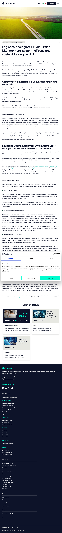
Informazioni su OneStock (8, 513)
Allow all (50, 278)
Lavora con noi (5, 516)
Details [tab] (31, 258)
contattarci (17, 298)
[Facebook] (12, 388)
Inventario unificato (6, 478)
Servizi (4, 447)
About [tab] (51, 258)
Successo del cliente (7, 454)
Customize (30, 278)
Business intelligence (7, 424)
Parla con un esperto (8, 384)
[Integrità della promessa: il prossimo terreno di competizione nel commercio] (45, 316)
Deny (11, 278)
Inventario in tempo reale (8, 403)
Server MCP (5, 437)
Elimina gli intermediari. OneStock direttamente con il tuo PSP (14, 356)
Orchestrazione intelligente (8, 407)
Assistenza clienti (6, 410)
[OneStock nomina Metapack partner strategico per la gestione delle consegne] (16, 316)
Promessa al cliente (7, 480)
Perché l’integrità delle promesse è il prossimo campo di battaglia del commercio (43, 330)
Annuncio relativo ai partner (11, 325)
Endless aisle (5, 488)
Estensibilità (5, 435)
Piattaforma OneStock (7, 443)
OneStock (7, 352)
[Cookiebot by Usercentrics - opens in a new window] (53, 254)
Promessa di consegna (7, 405)
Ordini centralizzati (6, 486)
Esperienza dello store (7, 414)
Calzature (4, 467)
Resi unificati (5, 412)
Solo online (5, 474)
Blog (3, 499)
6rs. (25, 530)
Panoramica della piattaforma (9, 397)
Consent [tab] (10, 258)
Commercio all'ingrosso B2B (9, 476)
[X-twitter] (9, 388)
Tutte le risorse (5, 497)
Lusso (3, 470)
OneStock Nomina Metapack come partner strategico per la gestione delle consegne (17, 330)
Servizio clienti (5, 450)
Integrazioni (5, 432)
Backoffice (4, 430)
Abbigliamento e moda (7, 463)
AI (34, 325)
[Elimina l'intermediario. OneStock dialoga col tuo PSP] (16, 343)
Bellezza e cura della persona (9, 465)
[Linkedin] (3, 388)
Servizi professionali (7, 452)
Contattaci (4, 518)
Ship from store (6, 484)
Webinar (4, 504)
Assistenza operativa (7, 422)
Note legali (15, 527)
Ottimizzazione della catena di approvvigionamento (13, 42)
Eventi (3, 520)
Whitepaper (5, 502)
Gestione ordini (6, 400)
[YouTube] (6, 388)
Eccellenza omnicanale (7, 482)
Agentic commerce (7, 420)
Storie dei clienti (6, 506)
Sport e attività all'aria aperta (9, 472)
